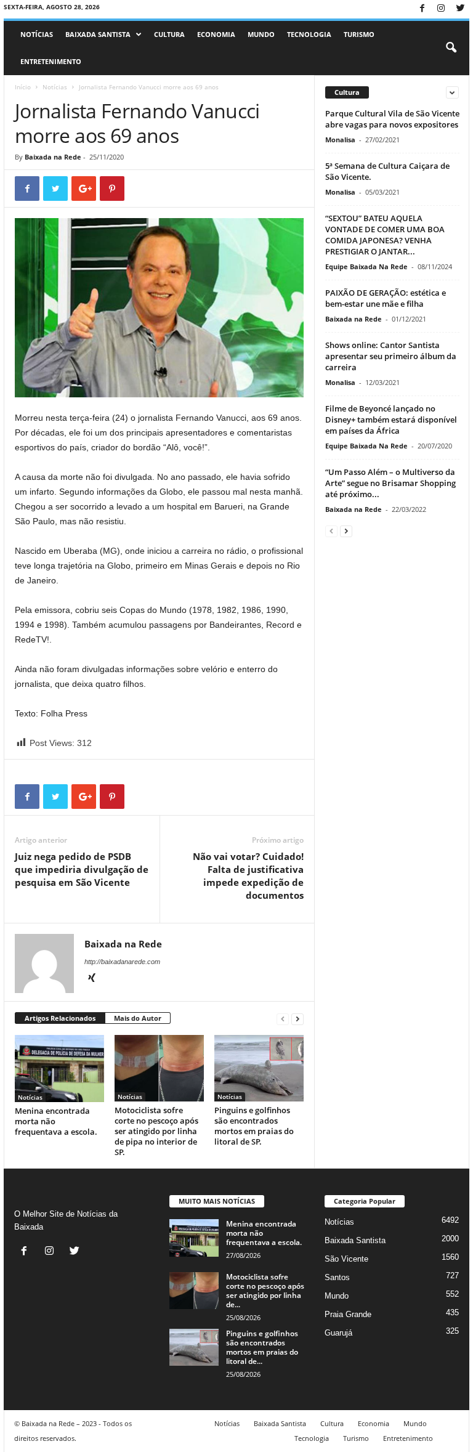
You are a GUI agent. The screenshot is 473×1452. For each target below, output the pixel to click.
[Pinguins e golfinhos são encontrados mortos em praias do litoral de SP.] (259, 1068)
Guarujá (338, 1332)
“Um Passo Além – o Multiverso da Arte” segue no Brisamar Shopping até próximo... (390, 483)
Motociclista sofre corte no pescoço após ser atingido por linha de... (265, 1291)
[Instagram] (441, 9)
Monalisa (340, 139)
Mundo (261, 34)
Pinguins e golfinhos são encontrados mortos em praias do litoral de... (262, 1347)
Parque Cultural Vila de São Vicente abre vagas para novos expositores (392, 119)
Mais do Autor (137, 1018)
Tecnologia (309, 34)
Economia (216, 34)
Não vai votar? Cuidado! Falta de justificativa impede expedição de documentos (248, 875)
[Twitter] (460, 9)
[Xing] (91, 979)
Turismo (359, 34)
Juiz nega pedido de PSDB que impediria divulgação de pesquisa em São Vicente (81, 869)
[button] (450, 48)
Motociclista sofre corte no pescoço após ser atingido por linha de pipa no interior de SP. (156, 1131)
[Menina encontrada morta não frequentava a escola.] (59, 1068)
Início (23, 87)
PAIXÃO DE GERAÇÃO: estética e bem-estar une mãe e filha (385, 298)
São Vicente (346, 1258)
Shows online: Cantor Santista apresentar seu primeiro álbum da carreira (390, 356)
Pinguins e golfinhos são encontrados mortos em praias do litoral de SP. (254, 1126)
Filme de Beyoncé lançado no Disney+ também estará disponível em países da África (391, 419)
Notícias (36, 34)
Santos (337, 1277)
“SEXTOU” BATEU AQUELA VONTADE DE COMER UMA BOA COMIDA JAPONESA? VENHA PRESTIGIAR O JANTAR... (385, 235)
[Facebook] (421, 9)
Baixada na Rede (53, 156)
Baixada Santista (98, 34)
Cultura (169, 34)
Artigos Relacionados (60, 1018)
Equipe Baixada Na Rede (366, 266)
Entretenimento (50, 61)
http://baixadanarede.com (122, 961)
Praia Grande (348, 1314)
